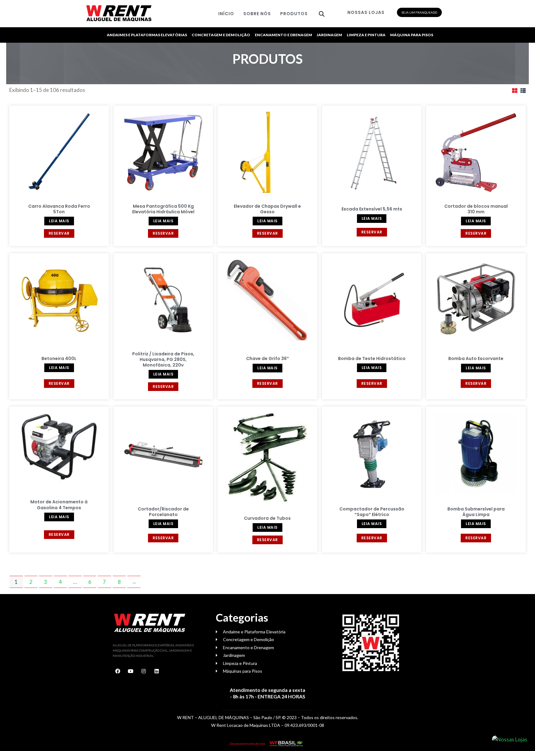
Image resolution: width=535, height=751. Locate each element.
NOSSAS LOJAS (366, 12)
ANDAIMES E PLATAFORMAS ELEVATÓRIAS (147, 35)
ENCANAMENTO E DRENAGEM (283, 35)
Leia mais (59, 221)
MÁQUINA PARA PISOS (411, 35)
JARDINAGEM (329, 35)
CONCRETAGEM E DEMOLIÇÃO (221, 35)
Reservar (59, 233)
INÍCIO (226, 14)
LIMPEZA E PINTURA (366, 35)
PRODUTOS (294, 14)
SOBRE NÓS (257, 14)
